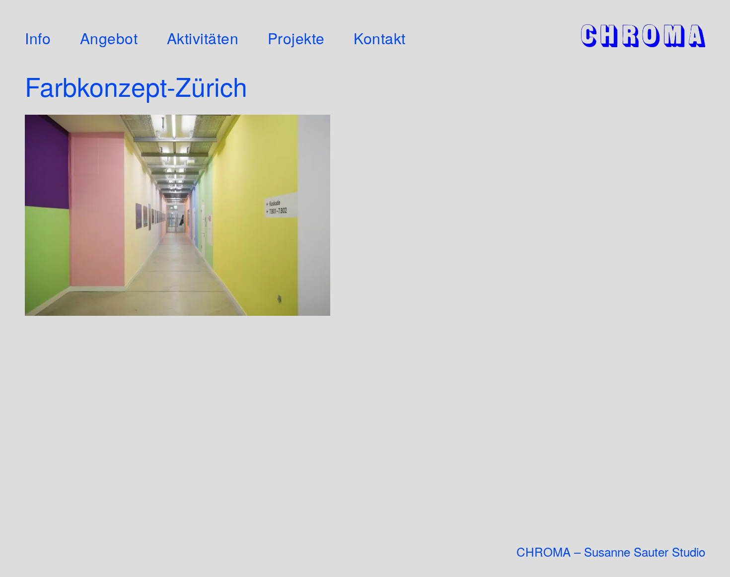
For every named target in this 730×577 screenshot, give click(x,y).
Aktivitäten (203, 38)
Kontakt (380, 38)
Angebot (109, 38)
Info (38, 38)
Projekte (296, 38)
